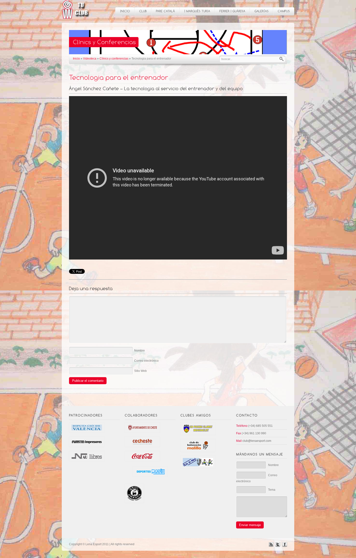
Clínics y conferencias (114, 58)
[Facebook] (284, 546)
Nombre (139, 350)
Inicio (76, 58)
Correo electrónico (146, 360)
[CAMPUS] (283, 11)
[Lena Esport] (76, 16)
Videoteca (89, 58)
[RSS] (271, 546)
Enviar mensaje (250, 525)
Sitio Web (140, 371)
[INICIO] (124, 11)
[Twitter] (277, 546)
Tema (271, 489)
